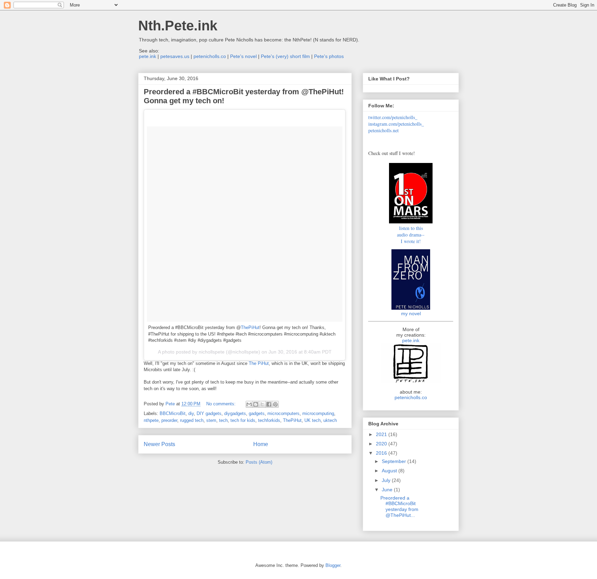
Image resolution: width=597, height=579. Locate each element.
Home (260, 444)
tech (223, 420)
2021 (382, 434)
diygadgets (235, 413)
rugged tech (191, 420)
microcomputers (283, 413)
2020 (382, 443)
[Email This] (249, 404)
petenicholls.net (383, 130)
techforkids (269, 420)
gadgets (257, 413)
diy (191, 413)
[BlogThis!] (255, 404)
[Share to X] (262, 404)
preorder (169, 420)
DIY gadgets (209, 413)
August (390, 470)
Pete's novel (243, 56)
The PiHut (259, 363)
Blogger (332, 565)
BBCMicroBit (173, 413)
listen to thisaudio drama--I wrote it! (411, 234)
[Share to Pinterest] (275, 404)
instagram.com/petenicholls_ (396, 123)
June (388, 489)
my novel (411, 313)
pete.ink (147, 56)
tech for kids (242, 420)
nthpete (151, 420)
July (387, 480)
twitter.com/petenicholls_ (392, 117)
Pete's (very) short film (285, 56)
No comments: (221, 403)
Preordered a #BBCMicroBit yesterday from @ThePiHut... (399, 506)
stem (211, 420)
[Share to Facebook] (268, 404)
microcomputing (318, 413)
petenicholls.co (209, 56)
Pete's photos (329, 56)
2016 (382, 453)
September (394, 461)
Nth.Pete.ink (177, 25)
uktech (330, 420)
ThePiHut (250, 327)
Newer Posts (159, 444)
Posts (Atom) (259, 462)
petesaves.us (174, 56)
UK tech (312, 420)
